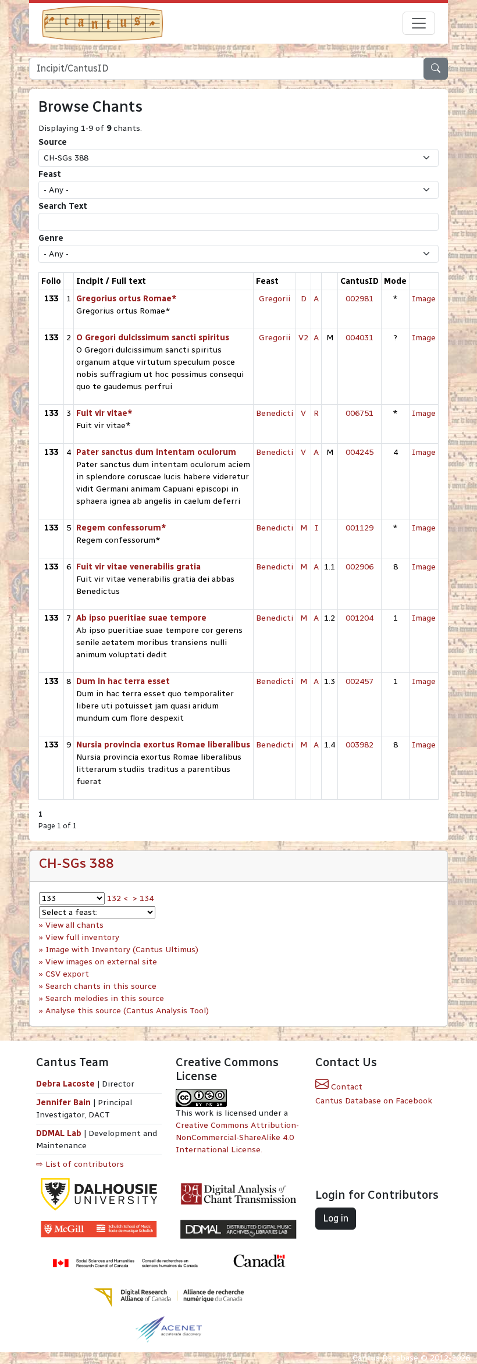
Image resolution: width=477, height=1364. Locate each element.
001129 (359, 528)
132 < (117, 898)
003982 (359, 745)
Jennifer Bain (64, 1102)
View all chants (74, 925)
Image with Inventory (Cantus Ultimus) (121, 950)
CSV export (67, 974)
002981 (359, 299)
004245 (359, 452)
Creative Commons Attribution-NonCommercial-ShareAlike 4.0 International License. (237, 1137)
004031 (359, 338)
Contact (345, 1087)
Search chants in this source (100, 986)
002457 (359, 681)
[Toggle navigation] (419, 23)
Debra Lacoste (65, 1084)
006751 (359, 413)
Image (424, 299)
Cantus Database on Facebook (373, 1101)
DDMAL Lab (58, 1133)
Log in (335, 1218)
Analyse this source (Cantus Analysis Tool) (127, 1011)
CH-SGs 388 (76, 863)
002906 (359, 567)
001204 (359, 618)
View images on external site (101, 962)
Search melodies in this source (104, 998)
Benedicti (274, 413)
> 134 (143, 898)
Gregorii (274, 299)
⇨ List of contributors (80, 1164)
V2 (303, 338)
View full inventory (82, 937)
